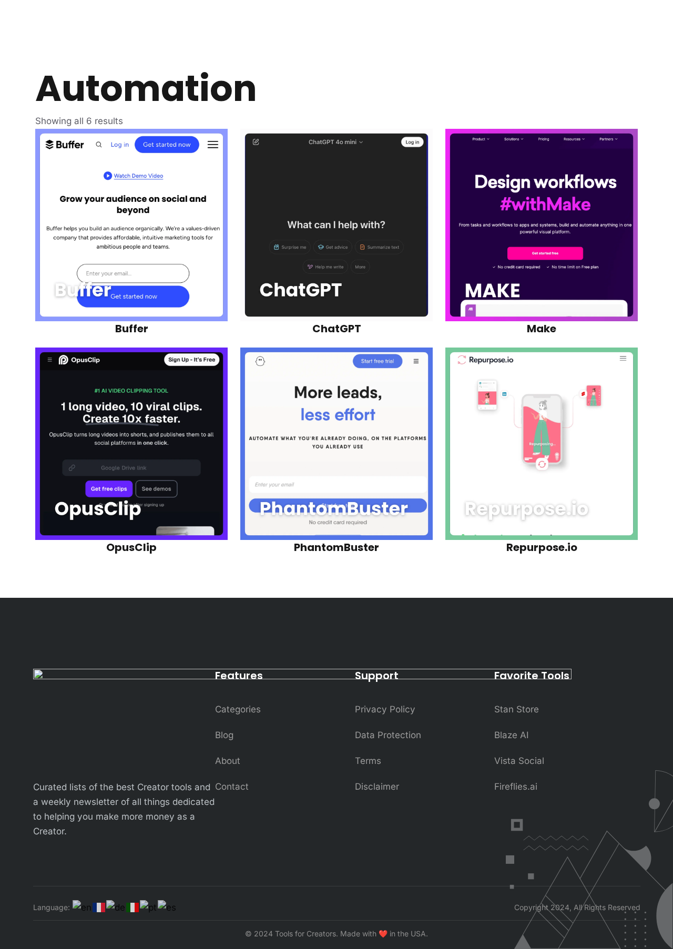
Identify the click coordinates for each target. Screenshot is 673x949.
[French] (99, 907)
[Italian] (133, 907)
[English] (83, 907)
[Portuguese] (149, 907)
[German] (116, 907)
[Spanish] (167, 907)
